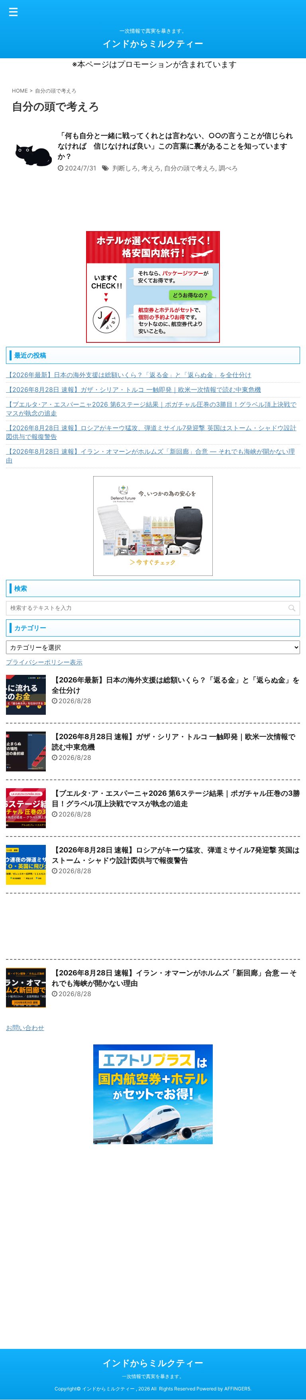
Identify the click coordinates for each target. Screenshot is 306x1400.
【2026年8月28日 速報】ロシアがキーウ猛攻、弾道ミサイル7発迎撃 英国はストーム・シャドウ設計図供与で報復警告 (151, 432)
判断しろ (125, 168)
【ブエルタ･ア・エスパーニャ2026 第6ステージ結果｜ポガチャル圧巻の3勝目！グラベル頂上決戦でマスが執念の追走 (151, 408)
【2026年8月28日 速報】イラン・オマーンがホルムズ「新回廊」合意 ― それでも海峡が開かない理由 (150, 455)
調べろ (228, 168)
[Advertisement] (153, 928)
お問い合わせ (25, 1028)
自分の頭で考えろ (189, 168)
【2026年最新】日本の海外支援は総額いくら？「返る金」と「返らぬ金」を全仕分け (128, 375)
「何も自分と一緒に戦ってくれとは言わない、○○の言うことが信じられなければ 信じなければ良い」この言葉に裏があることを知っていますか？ (175, 145)
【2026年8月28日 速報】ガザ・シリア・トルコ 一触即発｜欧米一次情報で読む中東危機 (133, 390)
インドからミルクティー (153, 43)
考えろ (151, 168)
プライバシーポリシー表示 (44, 662)
